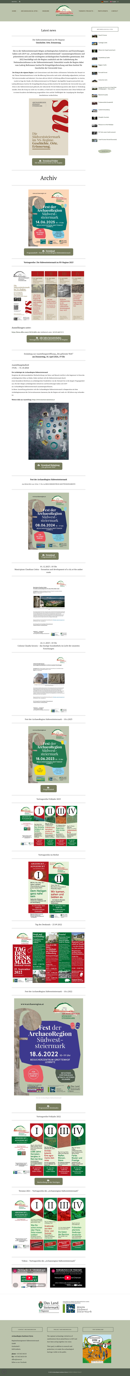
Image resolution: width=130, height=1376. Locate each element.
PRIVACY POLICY (77, 1372)
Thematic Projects (86, 11)
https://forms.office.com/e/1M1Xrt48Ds (24, 332)
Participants (103, 11)
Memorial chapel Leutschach (106, 50)
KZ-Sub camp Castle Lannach (107, 132)
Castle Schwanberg (104, 109)
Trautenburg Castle (104, 57)
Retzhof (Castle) (103, 95)
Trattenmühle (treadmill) (105, 102)
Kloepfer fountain (103, 117)
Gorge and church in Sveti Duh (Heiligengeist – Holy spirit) (107, 88)
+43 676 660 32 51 (58, 332)
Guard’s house (102, 35)
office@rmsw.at (17, 1359)
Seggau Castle (102, 65)
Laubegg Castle (102, 42)
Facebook (23, 1362)
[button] (4, 1372)
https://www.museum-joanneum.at (43, 400)
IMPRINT (70, 1372)
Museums (45, 11)
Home (14, 11)
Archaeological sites (29, 11)
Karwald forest (102, 72)
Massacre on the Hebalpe (105, 124)
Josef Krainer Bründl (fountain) (107, 139)
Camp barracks (102, 80)
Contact (114, 11)
